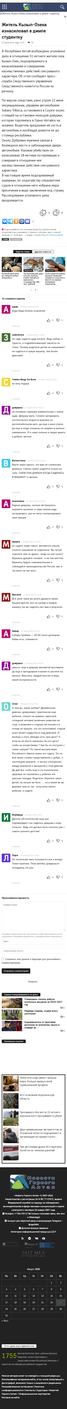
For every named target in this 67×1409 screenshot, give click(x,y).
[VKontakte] (37, 1239)
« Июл (5, 1320)
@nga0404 (34, 1224)
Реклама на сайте (11, 1397)
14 (42, 1296)
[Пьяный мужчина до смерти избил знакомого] (12, 264)
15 (51, 1296)
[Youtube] (44, 1239)
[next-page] (35, 290)
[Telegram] (30, 1239)
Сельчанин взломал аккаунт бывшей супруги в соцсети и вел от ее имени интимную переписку (55, 278)
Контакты (30, 1390)
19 (24, 1302)
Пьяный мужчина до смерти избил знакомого (10, 275)
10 (6, 1296)
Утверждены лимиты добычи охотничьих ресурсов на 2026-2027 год (43, 1002)
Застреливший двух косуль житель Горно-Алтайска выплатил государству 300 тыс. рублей (33, 278)
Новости (6, 270)
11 (15, 1296)
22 (51, 1302)
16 (60, 1296)
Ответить (16, 326)
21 (42, 1302)
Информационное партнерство (34, 1394)
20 (33, 1302)
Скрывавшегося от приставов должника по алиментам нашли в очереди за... (41, 1025)
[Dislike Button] (56, 212)
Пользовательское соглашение (17, 1386)
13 (32, 42)
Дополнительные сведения (34, 1228)
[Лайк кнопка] (43, 212)
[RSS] (23, 1239)
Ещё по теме (22, 251)
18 (15, 1302)
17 (6, 1302)
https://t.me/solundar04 (52, 235)
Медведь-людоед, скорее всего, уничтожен (41, 1012)
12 (24, 1296)
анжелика (18, 501)
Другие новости (43, 251)
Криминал (16, 239)
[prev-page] (31, 290)
